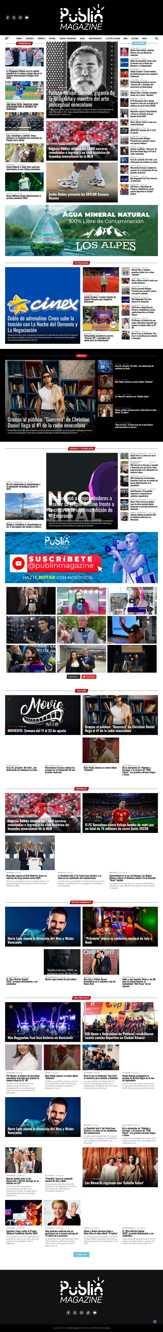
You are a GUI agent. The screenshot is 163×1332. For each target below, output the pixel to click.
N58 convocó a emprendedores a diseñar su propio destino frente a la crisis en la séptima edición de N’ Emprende (81, 506)
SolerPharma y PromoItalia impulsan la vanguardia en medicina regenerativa (141, 493)
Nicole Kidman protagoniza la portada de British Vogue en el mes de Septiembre (138, 1078)
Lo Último (135, 38)
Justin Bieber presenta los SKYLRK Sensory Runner (79, 196)
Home (126, 38)
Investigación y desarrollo (136, 462)
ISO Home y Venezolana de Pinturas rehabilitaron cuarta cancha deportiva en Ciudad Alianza (142, 190)
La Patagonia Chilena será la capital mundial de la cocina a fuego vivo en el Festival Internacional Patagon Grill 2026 (24, 74)
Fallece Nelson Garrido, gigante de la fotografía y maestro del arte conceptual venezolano (82, 98)
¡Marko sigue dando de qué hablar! (61, 979)
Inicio (144, 38)
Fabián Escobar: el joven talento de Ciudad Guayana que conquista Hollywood (144, 74)
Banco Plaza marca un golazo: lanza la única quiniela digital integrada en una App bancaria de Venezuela (143, 505)
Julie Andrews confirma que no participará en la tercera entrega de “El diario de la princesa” (61, 1233)
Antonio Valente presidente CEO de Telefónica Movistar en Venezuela (143, 517)
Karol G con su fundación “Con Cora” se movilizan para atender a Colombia (144, 336)
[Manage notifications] (155, 1321)
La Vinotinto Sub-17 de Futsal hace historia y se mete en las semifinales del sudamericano (79, 877)
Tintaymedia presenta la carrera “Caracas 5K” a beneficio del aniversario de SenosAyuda (143, 84)
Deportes (41, 38)
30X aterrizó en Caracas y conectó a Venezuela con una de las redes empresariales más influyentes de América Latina (144, 468)
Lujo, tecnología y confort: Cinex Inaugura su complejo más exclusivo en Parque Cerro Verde (24, 138)
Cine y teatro (135, 128)
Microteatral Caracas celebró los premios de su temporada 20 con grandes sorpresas (143, 170)
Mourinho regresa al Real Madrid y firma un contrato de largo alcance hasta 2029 (143, 114)
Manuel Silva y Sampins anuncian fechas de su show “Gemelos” (143, 94)
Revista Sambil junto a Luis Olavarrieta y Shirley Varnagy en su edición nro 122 (22, 1181)
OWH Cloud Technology (100, 1328)
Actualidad (10, 69)
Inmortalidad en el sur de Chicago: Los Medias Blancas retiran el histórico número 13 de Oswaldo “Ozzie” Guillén (132, 878)
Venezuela (29, 38)
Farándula (10, 165)
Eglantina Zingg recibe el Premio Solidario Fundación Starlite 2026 (21, 1232)
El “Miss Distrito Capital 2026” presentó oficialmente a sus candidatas (22, 981)
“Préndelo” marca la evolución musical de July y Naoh (118, 940)
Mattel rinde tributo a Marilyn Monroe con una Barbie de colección (142, 53)
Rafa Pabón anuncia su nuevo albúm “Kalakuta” (134, 381)
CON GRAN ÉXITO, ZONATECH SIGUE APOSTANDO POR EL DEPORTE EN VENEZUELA (22, 107)
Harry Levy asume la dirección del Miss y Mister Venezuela (41, 940)
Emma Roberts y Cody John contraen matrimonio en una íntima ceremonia (23, 168)
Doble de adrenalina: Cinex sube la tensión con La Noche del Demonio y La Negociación (143, 63)
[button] (81, 1254)
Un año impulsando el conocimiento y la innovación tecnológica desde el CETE (23, 486)
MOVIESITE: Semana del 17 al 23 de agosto (143, 131)
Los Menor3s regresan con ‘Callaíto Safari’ (132, 396)
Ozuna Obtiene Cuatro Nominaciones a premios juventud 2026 (23, 197)
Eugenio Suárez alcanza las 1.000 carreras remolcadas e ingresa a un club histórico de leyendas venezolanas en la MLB (79, 152)
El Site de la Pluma (113, 38)
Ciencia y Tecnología (68, 38)
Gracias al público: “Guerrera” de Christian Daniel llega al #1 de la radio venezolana (143, 151)
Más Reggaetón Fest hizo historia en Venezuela (143, 179)
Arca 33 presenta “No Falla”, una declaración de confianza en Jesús (144, 160)
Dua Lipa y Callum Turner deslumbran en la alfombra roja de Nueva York (99, 981)
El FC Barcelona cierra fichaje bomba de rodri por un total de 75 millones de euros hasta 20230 (144, 103)
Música (9, 194)
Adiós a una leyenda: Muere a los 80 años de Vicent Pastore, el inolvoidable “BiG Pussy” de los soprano (138, 982)
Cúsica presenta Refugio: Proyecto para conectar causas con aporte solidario (142, 141)
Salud (82, 38)
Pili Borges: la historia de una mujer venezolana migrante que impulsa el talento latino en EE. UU (144, 324)
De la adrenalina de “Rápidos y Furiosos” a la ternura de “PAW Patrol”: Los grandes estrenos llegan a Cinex (138, 771)
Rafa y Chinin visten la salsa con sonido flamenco (143, 123)
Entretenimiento (95, 38)
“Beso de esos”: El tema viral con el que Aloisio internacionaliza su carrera (134, 426)
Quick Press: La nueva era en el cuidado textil (142, 456)
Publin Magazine (74, 1328)
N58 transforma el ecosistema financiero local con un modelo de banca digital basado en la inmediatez (144, 481)
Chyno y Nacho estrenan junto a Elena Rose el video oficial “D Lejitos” (136, 411)
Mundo (19, 38)
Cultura (52, 38)
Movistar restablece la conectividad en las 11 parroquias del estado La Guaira (23, 525)
